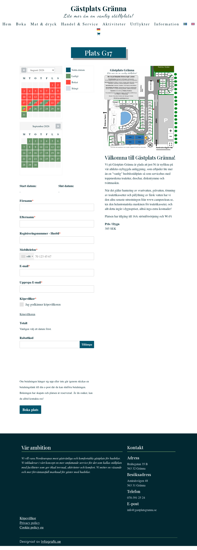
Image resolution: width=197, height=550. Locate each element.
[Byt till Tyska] (98, 30)
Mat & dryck (44, 25)
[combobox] (27, 256)
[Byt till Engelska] (193, 25)
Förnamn (26, 201)
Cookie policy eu (31, 527)
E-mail (25, 266)
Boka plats (30, 409)
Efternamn (27, 217)
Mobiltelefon (29, 250)
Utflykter (140, 25)
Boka (21, 25)
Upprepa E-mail (31, 282)
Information (166, 25)
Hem (7, 25)
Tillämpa (87, 344)
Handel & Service (79, 25)
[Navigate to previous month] (23, 70)
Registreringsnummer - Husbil (40, 233)
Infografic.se (51, 541)
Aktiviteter (114, 25)
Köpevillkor (28, 518)
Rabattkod (26, 338)
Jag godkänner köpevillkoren (43, 304)
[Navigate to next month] (58, 126)
